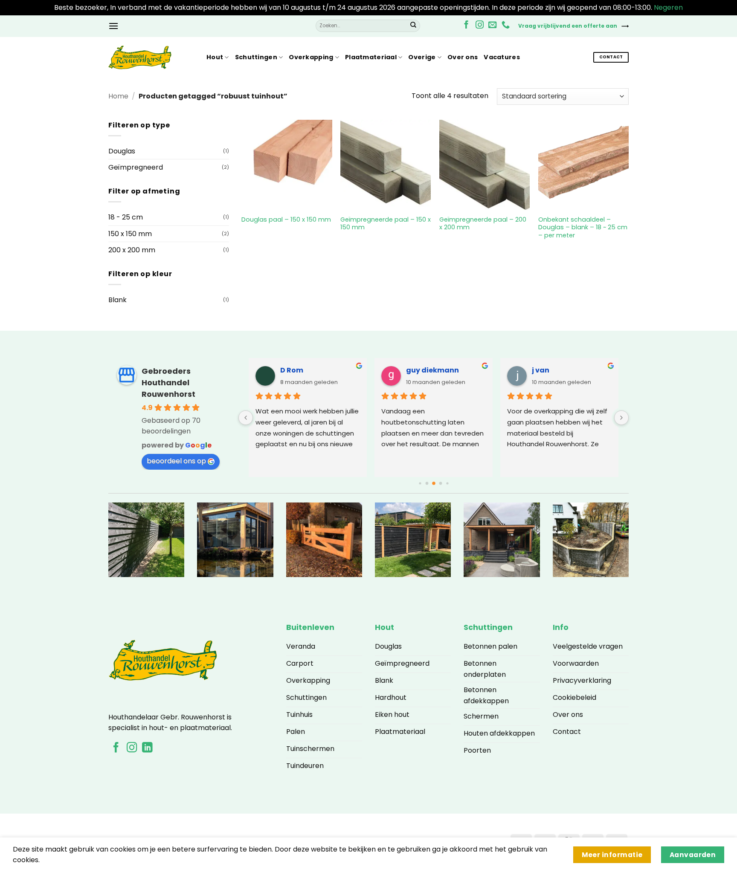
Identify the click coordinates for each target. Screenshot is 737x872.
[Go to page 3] (433, 483)
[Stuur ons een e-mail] (492, 25)
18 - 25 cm (125, 217)
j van (540, 370)
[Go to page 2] (426, 483)
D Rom (291, 370)
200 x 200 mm (131, 250)
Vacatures (502, 57)
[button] (113, 25)
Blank (117, 300)
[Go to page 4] (440, 483)
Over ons (462, 57)
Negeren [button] (668, 7)
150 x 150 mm (130, 234)
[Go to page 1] (420, 483)
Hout (214, 57)
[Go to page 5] (447, 483)
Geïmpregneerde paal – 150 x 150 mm (385, 223)
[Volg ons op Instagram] (480, 25)
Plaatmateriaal (371, 57)
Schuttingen (256, 57)
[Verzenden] (413, 26)
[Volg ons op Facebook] (466, 25)
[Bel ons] (506, 25)
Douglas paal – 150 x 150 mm (286, 220)
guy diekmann (432, 370)
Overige (421, 57)
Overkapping (311, 57)
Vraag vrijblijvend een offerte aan (567, 25)
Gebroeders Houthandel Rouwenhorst (168, 382)
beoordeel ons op (176, 461)
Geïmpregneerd (135, 167)
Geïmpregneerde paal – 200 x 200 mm (482, 223)
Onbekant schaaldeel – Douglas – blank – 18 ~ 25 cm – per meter (582, 228)
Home (118, 96)
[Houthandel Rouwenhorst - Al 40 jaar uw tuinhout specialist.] (151, 57)
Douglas (121, 151)
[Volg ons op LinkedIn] (147, 748)
